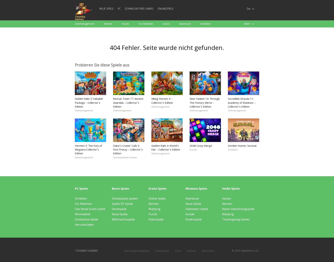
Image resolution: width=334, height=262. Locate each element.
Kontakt (191, 250)
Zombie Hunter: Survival (242, 145)
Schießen (205, 23)
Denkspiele (119, 209)
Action (166, 23)
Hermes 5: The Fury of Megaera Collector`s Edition (88, 149)
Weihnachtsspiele (123, 219)
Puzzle (125, 23)
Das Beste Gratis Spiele (90, 209)
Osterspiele (156, 219)
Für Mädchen (145, 23)
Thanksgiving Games (236, 219)
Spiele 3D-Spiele (122, 204)
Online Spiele (157, 198)
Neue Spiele (106, 8)
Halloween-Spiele (196, 209)
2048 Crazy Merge (201, 145)
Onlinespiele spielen (125, 198)
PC (119, 8)
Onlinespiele (165, 8)
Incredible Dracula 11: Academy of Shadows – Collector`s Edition (242, 102)
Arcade (189, 214)
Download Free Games (139, 8)
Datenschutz (162, 250)
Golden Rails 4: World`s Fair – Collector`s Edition (165, 147)
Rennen (108, 23)
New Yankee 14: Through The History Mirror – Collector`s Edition (205, 102)
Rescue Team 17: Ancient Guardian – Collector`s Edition (128, 102)
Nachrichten (208, 250)
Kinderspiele (193, 219)
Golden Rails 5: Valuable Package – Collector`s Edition (89, 102)
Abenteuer (185, 23)
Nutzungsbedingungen (137, 250)
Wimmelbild (82, 214)
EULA (178, 250)
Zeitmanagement (84, 23)
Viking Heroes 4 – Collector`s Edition (162, 100)
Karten (226, 198)
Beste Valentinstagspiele (238, 209)
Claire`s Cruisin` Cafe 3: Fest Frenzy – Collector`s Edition (128, 149)
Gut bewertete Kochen (125, 157)
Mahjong (154, 209)
